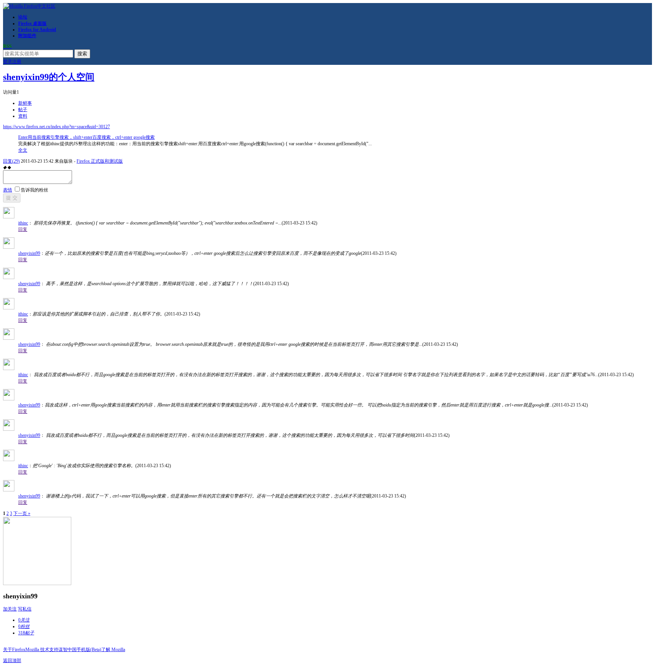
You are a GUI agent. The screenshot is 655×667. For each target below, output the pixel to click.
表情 (7, 190)
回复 (11, 161)
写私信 (24, 609)
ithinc (23, 223)
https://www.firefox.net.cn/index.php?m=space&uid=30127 (56, 126)
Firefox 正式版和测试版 (100, 161)
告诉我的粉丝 (34, 190)
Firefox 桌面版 (32, 23)
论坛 (22, 17)
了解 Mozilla (113, 649)
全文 (22, 150)
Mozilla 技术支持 (41, 649)
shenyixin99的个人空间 (48, 77)
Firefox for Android (37, 29)
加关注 (10, 609)
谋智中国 (67, 649)
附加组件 (27, 35)
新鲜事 (25, 103)
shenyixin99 (29, 253)
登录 (7, 61)
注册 (16, 61)
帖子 (22, 109)
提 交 (11, 198)
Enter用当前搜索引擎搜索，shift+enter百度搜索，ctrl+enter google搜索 (86, 137)
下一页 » (21, 513)
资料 (22, 116)
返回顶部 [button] (12, 660)
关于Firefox (14, 649)
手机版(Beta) (89, 649)
